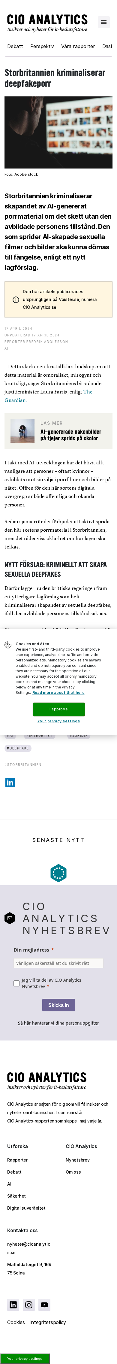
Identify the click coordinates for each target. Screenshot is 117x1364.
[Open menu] (104, 22)
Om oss (73, 1171)
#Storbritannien (23, 764)
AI (9, 1183)
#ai (10, 735)
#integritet (40, 735)
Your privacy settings (24, 1358)
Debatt (15, 46)
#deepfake (18, 748)
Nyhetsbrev (78, 1159)
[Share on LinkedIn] (10, 782)
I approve (59, 709)
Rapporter (17, 1159)
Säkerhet (16, 1195)
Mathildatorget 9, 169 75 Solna (29, 1268)
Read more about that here (58, 692)
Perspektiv (42, 46)
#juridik (79, 735)
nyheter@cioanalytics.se (28, 1248)
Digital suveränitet (26, 1208)
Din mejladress (31, 949)
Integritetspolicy (47, 1322)
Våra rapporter (78, 46)
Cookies (16, 1322)
